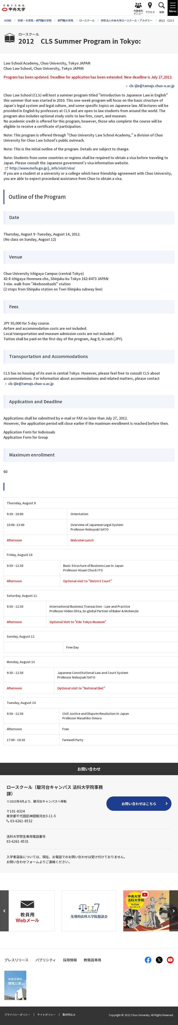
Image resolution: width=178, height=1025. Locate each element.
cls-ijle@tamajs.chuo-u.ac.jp (152, 85)
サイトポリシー (46, 1014)
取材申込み (69, 1014)
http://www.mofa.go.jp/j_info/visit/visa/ (42, 168)
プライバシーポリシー (17, 1014)
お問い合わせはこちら (139, 803)
